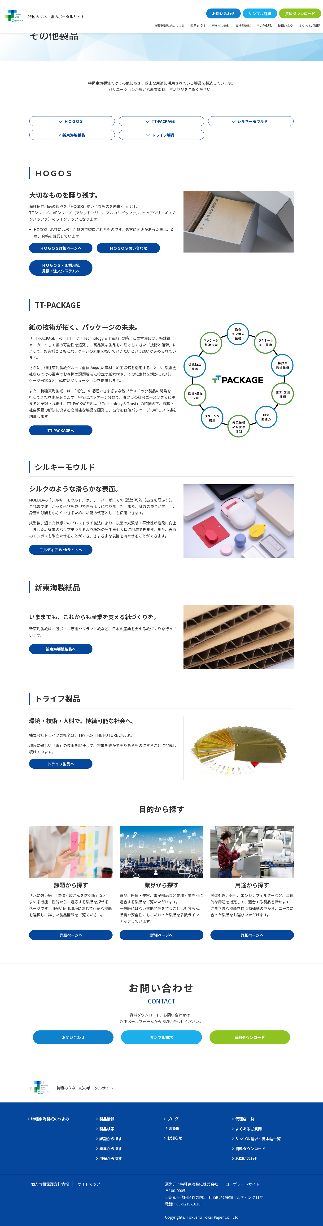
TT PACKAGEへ (60, 430)
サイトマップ (89, 1184)
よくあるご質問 (309, 25)
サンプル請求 (260, 13)
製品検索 (106, 1129)
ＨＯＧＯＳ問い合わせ (128, 248)
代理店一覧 (244, 1119)
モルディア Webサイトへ (60, 550)
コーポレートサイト (243, 1184)
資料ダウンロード (300, 13)
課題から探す (110, 1138)
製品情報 (106, 1119)
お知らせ (174, 1138)
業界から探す (110, 1148)
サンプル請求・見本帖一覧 (258, 1138)
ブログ (173, 1119)
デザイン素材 (220, 25)
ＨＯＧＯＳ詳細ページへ (61, 248)
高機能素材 (243, 25)
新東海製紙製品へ (61, 649)
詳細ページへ (71, 935)
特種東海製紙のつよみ (169, 25)
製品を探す (198, 25)
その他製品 (264, 25)
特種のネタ (285, 25)
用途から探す (110, 1158)
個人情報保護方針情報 (50, 1184)
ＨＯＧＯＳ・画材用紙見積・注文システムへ (61, 268)
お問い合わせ (223, 13)
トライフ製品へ (61, 764)
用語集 (174, 1128)
